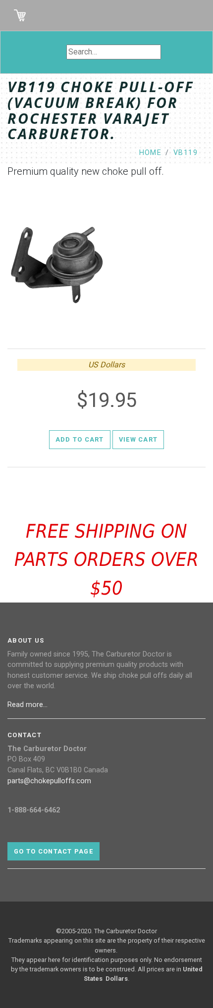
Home (150, 153)
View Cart (138, 439)
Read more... (28, 705)
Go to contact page (53, 851)
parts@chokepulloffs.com (49, 781)
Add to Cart (79, 439)
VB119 (185, 153)
